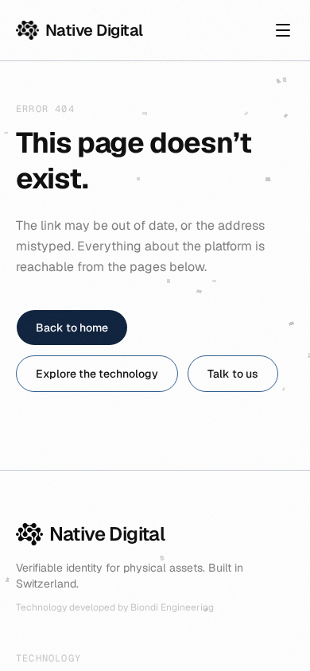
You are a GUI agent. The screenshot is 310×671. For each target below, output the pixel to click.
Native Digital (94, 30)
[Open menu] (282, 30)
